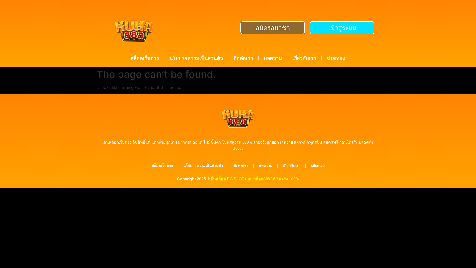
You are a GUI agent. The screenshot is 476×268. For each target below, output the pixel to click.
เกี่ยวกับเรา (304, 58)
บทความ (273, 58)
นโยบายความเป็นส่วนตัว (196, 58)
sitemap (336, 58)
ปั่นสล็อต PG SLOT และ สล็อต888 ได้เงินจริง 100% (255, 179)
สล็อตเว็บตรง (145, 58)
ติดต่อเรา (243, 58)
